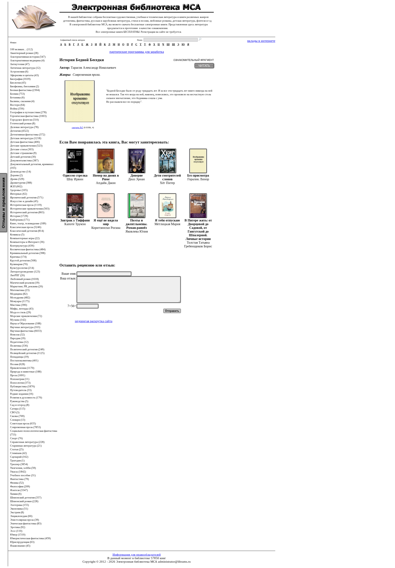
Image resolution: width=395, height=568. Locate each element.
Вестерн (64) (17, 104)
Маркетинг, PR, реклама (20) (26, 286)
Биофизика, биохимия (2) (24, 86)
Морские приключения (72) (26, 316)
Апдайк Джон (106, 183)
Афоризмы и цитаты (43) (24, 75)
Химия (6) (15, 493)
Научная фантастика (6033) (26, 330)
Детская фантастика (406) (25, 141)
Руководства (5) (19, 401)
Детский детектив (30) (23, 156)
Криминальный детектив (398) (27, 253)
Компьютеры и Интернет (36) (27, 241)
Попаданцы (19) (19, 356)
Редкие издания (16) (21, 393)
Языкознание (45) (20, 545)
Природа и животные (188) (25, 371)
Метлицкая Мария (167, 224)
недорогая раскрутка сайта (93, 321)
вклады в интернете (261, 41)
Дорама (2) (16, 175)
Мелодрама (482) (20, 297)
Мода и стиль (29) (20, 312)
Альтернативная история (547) (27, 56)
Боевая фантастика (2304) (25, 90)
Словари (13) (17, 419)
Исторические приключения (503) (29, 208)
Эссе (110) (16, 530)
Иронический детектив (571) (26, 197)
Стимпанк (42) (18, 453)
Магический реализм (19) (24, 282)
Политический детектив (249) (27, 349)
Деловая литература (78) (24, 127)
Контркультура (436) (22, 245)
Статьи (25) (16, 449)
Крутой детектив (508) (23, 260)
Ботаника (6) (17, 97)
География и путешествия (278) (28, 112)
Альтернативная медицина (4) (27, 60)
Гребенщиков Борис (198, 246)
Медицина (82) (18, 293)
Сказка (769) (17, 416)
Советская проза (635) (23, 423)
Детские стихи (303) (22, 149)
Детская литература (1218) (25, 138)
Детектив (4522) (19, 130)
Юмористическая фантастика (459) (30, 538)
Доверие (136, 175)
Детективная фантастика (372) (27, 134)
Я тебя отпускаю (167, 220)
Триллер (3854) (19, 464)
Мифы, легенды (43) (21, 308)
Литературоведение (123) (25, 271)
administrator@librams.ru (174, 561)
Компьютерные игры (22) (25, 238)
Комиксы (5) (17, 234)
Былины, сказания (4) (22, 101)
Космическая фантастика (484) (27, 249)
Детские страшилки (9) (23, 153)
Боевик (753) (17, 93)
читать (204, 65)
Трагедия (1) (17, 460)
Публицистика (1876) (22, 386)
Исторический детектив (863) (27, 212)
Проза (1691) (17, 375)
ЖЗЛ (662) (16, 186)
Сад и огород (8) (19, 404)
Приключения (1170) (22, 367)
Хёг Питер (167, 183)
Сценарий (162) (19, 456)
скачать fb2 (77, 127)
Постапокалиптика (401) (24, 360)
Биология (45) (18, 82)
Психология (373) (20, 382)
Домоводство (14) (20, 171)
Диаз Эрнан (136, 179)
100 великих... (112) (21, 49)
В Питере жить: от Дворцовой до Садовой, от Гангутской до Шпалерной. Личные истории (198, 230)
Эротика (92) (17, 527)
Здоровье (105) (19, 190)
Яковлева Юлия (136, 231)
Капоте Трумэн (75, 224)
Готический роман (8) (22, 123)
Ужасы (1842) (18, 471)
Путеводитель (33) (20, 390)
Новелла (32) (17, 334)
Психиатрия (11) (19, 379)
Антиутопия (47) (19, 64)
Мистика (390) (18, 304)
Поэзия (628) (17, 364)
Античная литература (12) (25, 67)
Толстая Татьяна (198, 242)
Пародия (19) (17, 338)
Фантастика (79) (19, 479)
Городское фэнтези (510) (24, 119)
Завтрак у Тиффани (75, 220)
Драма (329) (17, 178)
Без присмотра (198, 175)
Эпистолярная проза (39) (24, 519)
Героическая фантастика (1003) (28, 116)
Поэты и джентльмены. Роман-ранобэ (136, 224)
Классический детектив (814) (27, 230)
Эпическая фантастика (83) (25, 523)
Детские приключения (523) (26, 145)
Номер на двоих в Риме (106, 177)
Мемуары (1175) (19, 301)
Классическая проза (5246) (25, 227)
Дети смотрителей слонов (167, 177)
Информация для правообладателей (137, 554)
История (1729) (19, 216)
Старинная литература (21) (26, 445)
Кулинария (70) (19, 264)
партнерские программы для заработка (136, 52)
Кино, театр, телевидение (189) (28, 223)
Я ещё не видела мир (106, 222)
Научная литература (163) (25, 327)
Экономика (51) (19, 508)
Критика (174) (18, 256)
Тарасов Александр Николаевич (93, 67)
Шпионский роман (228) (24, 501)
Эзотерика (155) (19, 504)
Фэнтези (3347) (19, 490)
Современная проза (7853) (25, 427)
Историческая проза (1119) (26, 204)
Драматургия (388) (21, 182)
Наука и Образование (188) (25, 323)
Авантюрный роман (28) (24, 53)
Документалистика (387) (24, 160)
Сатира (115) (17, 408)
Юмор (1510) (17, 534)
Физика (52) (17, 482)
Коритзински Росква (105, 227)
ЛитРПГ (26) (17, 275)
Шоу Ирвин (75, 179)
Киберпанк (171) (19, 219)
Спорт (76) (16, 438)
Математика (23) (19, 290)
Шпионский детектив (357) (25, 497)
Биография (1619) (20, 78)
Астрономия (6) (19, 71)
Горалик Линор (198, 179)
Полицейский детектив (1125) (27, 353)
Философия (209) (20, 486)
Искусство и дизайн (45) (24, 201)
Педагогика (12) (19, 341)
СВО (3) (14, 412)
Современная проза (86, 74)
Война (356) (17, 108)
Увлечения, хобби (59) (23, 467)
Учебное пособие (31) (23, 475)
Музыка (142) (18, 319)
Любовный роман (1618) (24, 279)
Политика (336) (19, 345)
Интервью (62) (18, 193)
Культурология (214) (22, 267)
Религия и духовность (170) (26, 397)
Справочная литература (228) (27, 441)
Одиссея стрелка (75, 175)
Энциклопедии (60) (21, 516)
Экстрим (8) (17, 512)
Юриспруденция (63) (22, 542)
